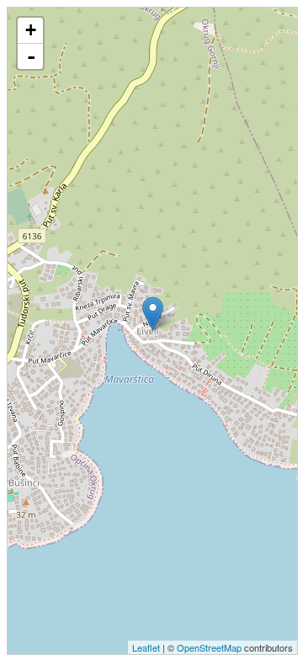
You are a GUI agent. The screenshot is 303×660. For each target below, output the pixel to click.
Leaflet (146, 647)
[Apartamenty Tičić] (152, 313)
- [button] (31, 56)
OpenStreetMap (209, 647)
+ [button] (30, 29)
